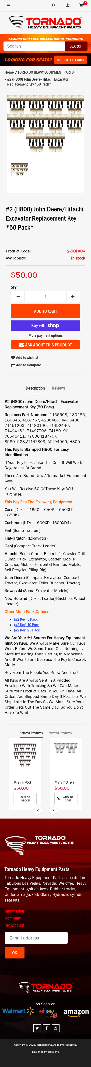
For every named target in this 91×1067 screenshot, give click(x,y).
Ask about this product (48, 344)
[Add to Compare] (35, 746)
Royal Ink (53, 1051)
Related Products (31, 733)
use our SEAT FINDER (70, 60)
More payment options (45, 335)
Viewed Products (60, 733)
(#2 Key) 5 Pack (26, 619)
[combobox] (34, 46)
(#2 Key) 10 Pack (26, 624)
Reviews (59, 388)
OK (14, 952)
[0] (81, 6)
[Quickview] (35, 765)
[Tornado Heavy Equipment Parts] (45, 23)
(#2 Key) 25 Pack (27, 630)
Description (35, 388)
